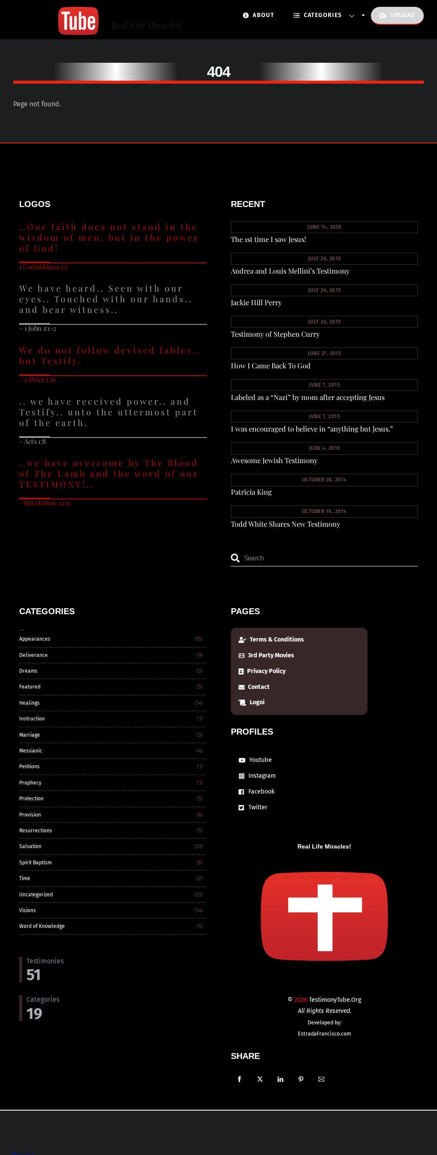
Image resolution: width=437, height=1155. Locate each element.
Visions (27, 910)
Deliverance (33, 655)
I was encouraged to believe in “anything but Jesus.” (312, 428)
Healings (29, 703)
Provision (30, 815)
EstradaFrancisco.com (324, 1033)
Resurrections (35, 831)
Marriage (29, 735)
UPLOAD (402, 15)
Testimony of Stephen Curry (275, 333)
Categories (322, 15)
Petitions (29, 767)
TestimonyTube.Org (335, 999)
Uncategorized (36, 895)
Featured (30, 687)
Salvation (30, 846)
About (262, 15)
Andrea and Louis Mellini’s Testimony (290, 270)
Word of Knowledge (42, 926)
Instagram (261, 775)
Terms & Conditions (276, 639)
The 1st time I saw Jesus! (268, 239)
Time (24, 878)
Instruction (32, 719)
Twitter (257, 807)
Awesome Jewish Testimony (274, 460)
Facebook (260, 791)
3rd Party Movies (270, 655)
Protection (31, 799)
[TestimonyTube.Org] (56, 30)
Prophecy (30, 783)
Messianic (30, 751)
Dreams (28, 671)
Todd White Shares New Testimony (285, 523)
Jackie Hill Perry (256, 302)
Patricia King (251, 491)
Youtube (260, 760)
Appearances (34, 639)
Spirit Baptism (35, 863)
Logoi (256, 702)
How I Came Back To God (271, 365)
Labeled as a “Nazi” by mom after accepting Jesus (308, 397)
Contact (258, 687)
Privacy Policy (266, 671)
